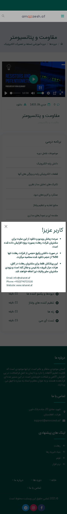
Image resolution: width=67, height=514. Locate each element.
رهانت (38, 242)
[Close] (6, 226)
